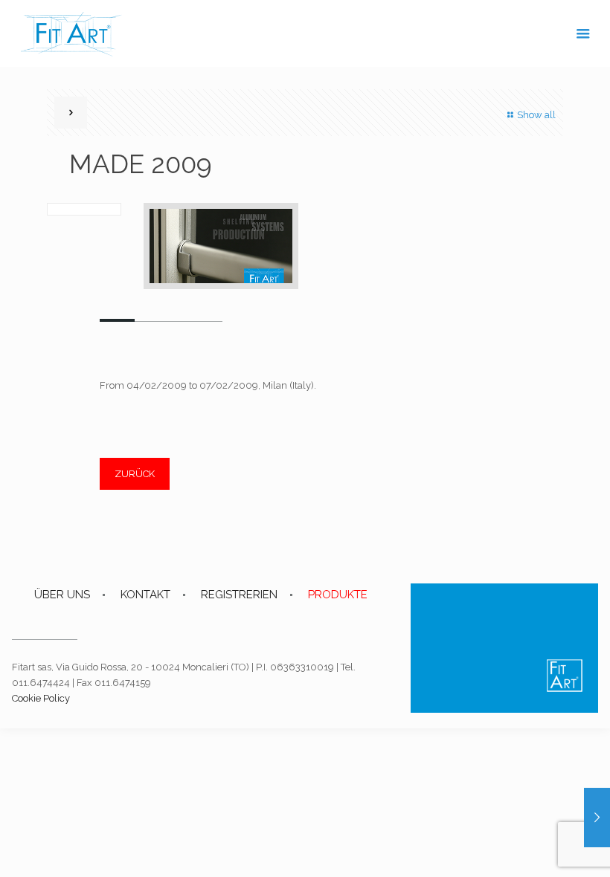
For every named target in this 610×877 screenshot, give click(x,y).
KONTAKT (145, 594)
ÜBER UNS (62, 594)
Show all (536, 114)
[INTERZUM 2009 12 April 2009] (597, 817)
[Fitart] (71, 33)
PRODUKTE (337, 594)
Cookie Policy (41, 698)
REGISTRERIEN (239, 594)
